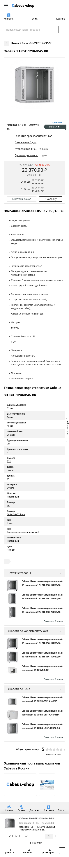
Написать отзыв (53, 754)
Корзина (60, 19)
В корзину (51, 199)
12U (9, 461)
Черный (11, 550)
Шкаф (10, 523)
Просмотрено (48, 852)
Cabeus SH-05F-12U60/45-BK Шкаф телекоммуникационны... (37, 828)
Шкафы (15, 43)
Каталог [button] (9, 810)
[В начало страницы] (62, 850)
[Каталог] (6, 5)
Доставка (34, 810)
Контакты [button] (9, 19)
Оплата (21, 810)
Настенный (13, 496)
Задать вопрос (67, 428)
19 (8, 479)
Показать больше (53, 621)
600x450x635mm (16, 514)
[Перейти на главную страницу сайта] (27, 5)
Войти (35, 19)
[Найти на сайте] (62, 29)
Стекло (10, 488)
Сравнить (9, 852)
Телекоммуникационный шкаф (23, 532)
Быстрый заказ (21, 199)
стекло (10, 470)
